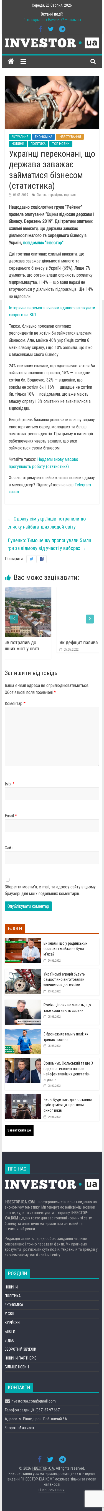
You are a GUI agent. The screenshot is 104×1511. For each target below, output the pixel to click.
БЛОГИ (10, 1331)
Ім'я (9, 784)
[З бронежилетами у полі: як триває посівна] (23, 1032)
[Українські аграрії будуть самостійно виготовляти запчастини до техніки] (23, 972)
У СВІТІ (10, 1314)
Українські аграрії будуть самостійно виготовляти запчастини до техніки (64, 979)
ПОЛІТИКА (38, 144)
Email (11, 815)
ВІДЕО (9, 1340)
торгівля (70, 195)
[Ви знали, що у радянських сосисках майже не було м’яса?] (23, 941)
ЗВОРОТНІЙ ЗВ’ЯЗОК (20, 1349)
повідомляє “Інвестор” (43, 242)
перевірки (55, 195)
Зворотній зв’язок (19, 1428)
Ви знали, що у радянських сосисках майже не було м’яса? (65, 948)
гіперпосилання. (52, 1490)
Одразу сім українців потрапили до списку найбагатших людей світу (46, 523)
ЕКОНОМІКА (43, 137)
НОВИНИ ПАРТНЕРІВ (21, 1358)
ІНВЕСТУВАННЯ (70, 137)
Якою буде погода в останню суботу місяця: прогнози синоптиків (68, 1105)
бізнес (41, 195)
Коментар (15, 703)
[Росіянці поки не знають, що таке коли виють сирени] (23, 1002)
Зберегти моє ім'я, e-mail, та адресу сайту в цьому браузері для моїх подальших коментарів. (50, 890)
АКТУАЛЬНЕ (20, 137)
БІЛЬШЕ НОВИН (17, 1367)
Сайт (9, 847)
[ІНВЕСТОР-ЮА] (11, 61)
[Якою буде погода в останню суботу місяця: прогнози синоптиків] (23, 1097)
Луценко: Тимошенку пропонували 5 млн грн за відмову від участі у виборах (49, 544)
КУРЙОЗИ (12, 1322)
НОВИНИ (18, 144)
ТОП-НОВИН (61, 144)
